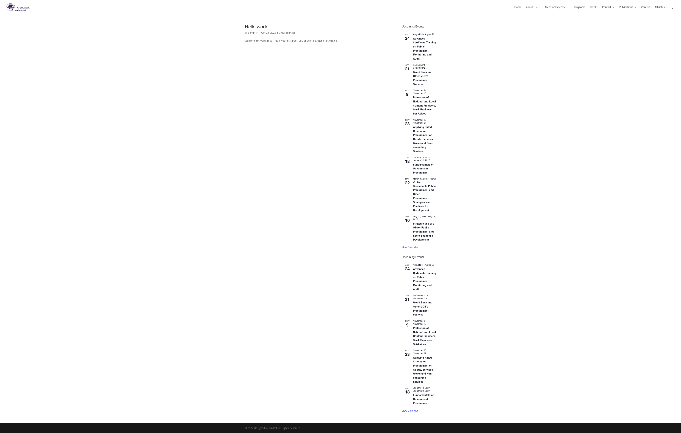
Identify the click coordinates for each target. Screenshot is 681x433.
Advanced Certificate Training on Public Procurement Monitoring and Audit (424, 279)
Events (593, 7)
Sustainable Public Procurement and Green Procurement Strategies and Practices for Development (424, 198)
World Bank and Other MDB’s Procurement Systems (422, 78)
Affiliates (660, 7)
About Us (531, 7)
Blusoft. (273, 428)
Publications (626, 7)
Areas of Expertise (555, 7)
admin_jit (253, 32)
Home (517, 7)
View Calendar (410, 247)
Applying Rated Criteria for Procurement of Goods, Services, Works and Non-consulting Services (423, 139)
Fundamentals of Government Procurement (423, 168)
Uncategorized (287, 32)
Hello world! (257, 26)
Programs (579, 7)
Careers (645, 7)
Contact (606, 7)
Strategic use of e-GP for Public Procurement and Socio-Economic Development (424, 231)
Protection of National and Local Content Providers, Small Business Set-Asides (424, 105)
